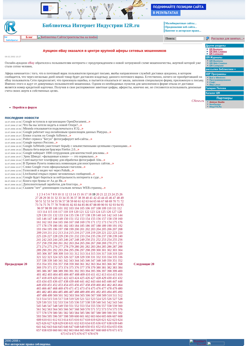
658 (44, 330)
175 (114, 222)
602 (87, 316)
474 (87, 288)
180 (55, 225)
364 (98, 264)
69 (110, 201)
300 (98, 250)
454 (66, 285)
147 (49, 218)
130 (44, 215)
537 (82, 302)
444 (98, 281)
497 (39, 295)
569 (82, 309)
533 (60, 302)
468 (55, 288)
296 (76, 250)
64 (91, 201)
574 (109, 309)
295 (71, 250)
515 (49, 298)
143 (114, 215)
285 (104, 246)
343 (71, 260)
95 (122, 204)
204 (98, 229)
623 (114, 319)
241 (38, 239)
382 (109, 267)
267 (93, 243)
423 (71, 278)
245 (60, 239)
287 (114, 246)
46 (110, 197)
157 (104, 218)
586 (87, 312)
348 (98, 260)
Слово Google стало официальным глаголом (54, 166)
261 (60, 243)
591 (114, 312)
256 (120, 239)
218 (87, 232)
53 (48, 201)
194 (44, 229)
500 (55, 295)
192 (120, 225)
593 (38, 316)
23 (109, 194)
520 (76, 298)
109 (104, 208)
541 (104, 302)
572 (98, 309)
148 (55, 218)
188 (98, 225)
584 (76, 312)
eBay (31, 62)
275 (49, 246)
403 (49, 274)
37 (75, 197)
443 (93, 281)
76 (48, 204)
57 (63, 201)
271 (114, 243)
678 (90, 333)
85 (83, 204)
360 (76, 264)
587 (93, 312)
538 (87, 302)
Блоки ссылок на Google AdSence (47, 135)
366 (109, 264)
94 (118, 204)
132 (55, 215)
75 (44, 204)
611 (49, 319)
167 (71, 222)
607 (114, 316)
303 (114, 250)
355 (49, 264)
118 (65, 211)
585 (82, 312)
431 (114, 278)
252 (98, 239)
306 (44, 253)
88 (94, 204)
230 (66, 236)
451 (49, 285)
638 (109, 323)
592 (120, 312)
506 (87, 295)
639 (114, 323)
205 (104, 229)
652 (98, 326)
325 (60, 257)
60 (75, 201)
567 (71, 309)
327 (71, 257)
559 (114, 305)
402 (44, 274)
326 (66, 257)
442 (87, 281)
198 (66, 229)
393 (82, 271)
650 (87, 326)
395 (93, 271)
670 (109, 330)
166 (66, 222)
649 (82, 326)
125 (103, 211)
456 (76, 285)
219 (93, 232)
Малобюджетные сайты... (181, 23)
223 (114, 232)
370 (44, 267)
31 (52, 197)
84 (79, 204)
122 (87, 211)
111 (114, 208)
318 (109, 253)
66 (98, 201)
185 (82, 225)
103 (71, 208)
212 (55, 232)
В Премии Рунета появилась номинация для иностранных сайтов (68, 163)
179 (49, 225)
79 (60, 204)
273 (38, 246)
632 (76, 323)
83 (75, 204)
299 (93, 250)
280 (76, 246)
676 (79, 333)
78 (56, 204)
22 (105, 194)
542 (109, 302)
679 (95, 333)
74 (40, 204)
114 (44, 211)
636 (98, 323)
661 (60, 330)
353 (38, 264)
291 (49, 250)
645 (60, 326)
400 (120, 271)
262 (66, 243)
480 (120, 288)
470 (66, 288)
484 (55, 292)
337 (38, 260)
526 (109, 298)
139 (93, 215)
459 (93, 285)
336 (120, 257)
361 (82, 264)
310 (66, 253)
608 (120, 316)
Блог (29, 37)
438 (66, 281)
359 (71, 264)
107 (93, 208)
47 (114, 197)
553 (82, 305)
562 (44, 309)
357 (60, 264)
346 (87, 260)
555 (93, 305)
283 (93, 246)
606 (109, 316)
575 (114, 309)
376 (76, 267)
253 (104, 239)
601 (82, 316)
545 (38, 305)
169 (82, 222)
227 (49, 236)
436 (55, 281)
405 (60, 274)
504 (77, 295)
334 (109, 257)
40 (87, 197)
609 (39, 319)
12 (66, 194)
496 (120, 292)
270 (109, 243)
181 (60, 225)
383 (114, 267)
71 (118, 201)
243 (49, 239)
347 (93, 260)
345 (82, 260)
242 (44, 239)
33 (60, 197)
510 (109, 295)
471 (71, 288)
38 (79, 197)
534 (66, 302)
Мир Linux (214, 84)
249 (82, 239)
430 (109, 278)
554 (87, 305)
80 (63, 204)
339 (49, 260)
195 (49, 229)
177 (38, 225)
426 (87, 278)
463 (114, 285)
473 (82, 288)
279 (71, 246)
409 (82, 274)
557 (104, 305)
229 (60, 236)
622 (109, 319)
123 (92, 211)
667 (93, 330)
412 (98, 274)
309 (60, 253)
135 (71, 215)
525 (104, 298)
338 (44, 260)
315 (93, 253)
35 (67, 197)
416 (120, 274)
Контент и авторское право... (183, 30)
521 (82, 298)
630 (66, 323)
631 (71, 323)
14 (74, 194)
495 (114, 292)
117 (60, 211)
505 (82, 295)
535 (71, 302)
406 (66, 274)
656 (120, 326)
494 (109, 292)
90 (102, 204)
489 (82, 292)
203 (93, 229)
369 (38, 267)
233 (82, 236)
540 (98, 302)
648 (76, 326)
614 (66, 319)
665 (82, 330)
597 (60, 316)
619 (93, 319)
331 (93, 257)
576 (120, 309)
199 (71, 229)
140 (98, 215)
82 (71, 204)
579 (49, 312)
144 (120, 215)
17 (86, 194)
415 (114, 274)
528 (120, 298)
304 (120, 250)
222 (109, 232)
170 (87, 222)
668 (98, 330)
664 (76, 330)
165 (60, 222)
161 (38, 222)
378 (87, 267)
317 (104, 253)
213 (60, 232)
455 (71, 285)
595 (49, 316)
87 (91, 204)
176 (120, 222)
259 (49, 243)
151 (71, 218)
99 (50, 208)
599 (71, 316)
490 (87, 292)
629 (60, 323)
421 (60, 278)
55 (56, 201)
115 (50, 211)
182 (66, 225)
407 (71, 274)
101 (60, 208)
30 (48, 197)
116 (55, 211)
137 (82, 215)
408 (77, 274)
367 (114, 264)
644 (55, 326)
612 (55, 319)
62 (83, 201)
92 (110, 204)
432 (120, 278)
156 (98, 218)
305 (39, 253)
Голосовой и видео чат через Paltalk (48, 170)
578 (44, 312)
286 (109, 246)
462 (109, 285)
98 (46, 208)
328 (76, 257)
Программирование (220, 80)
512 (120, 295)
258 (44, 243)
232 (76, 236)
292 (55, 250)
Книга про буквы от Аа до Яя (44, 180)
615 (71, 319)
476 (98, 288)
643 (49, 326)
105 (82, 208)
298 (87, 250)
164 (55, 222)
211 (49, 232)
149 (60, 218)
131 (49, 215)
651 (93, 326)
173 (104, 222)
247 (71, 239)
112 (119, 208)
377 (82, 267)
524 (98, 298)
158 (109, 218)
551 (71, 305)
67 (102, 201)
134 (66, 215)
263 (71, 243)
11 (62, 194)
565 (60, 309)
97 (42, 208)
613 (60, 319)
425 (82, 278)
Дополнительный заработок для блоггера (52, 184)
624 (120, 319)
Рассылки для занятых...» (228, 38)
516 (55, 298)
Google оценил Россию (40, 142)
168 (76, 222)
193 (38, 229)
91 (106, 204)
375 (71, 267)
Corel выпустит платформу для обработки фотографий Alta (64, 159)
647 (71, 326)
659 (49, 330)
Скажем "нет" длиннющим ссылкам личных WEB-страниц (64, 187)
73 (36, 204)
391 (71, 271)
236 (98, 236)
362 (87, 264)
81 (67, 204)
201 (82, 229)
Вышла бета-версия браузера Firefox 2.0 (51, 149)
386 (44, 271)
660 (55, 330)
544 (120, 302)
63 (87, 201)
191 (114, 225)
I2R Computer (216, 65)
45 (106, 197)
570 (87, 309)
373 (60, 267)
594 (44, 316)
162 (44, 222)
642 (44, 326)
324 (55, 257)
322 (44, 257)
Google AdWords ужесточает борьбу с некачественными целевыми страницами (77, 146)
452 (55, 285)
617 (82, 319)
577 (38, 312)
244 (55, 239)
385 (38, 271)
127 (114, 211)
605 (104, 316)
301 (104, 250)
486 (66, 292)
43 (98, 197)
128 (119, 211)
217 (82, 232)
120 (76, 211)
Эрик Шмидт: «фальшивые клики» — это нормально (60, 156)
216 (76, 232)
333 (104, 257)
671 (114, 330)
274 (44, 246)
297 (82, 250)
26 (120, 194)
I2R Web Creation (218, 63)
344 (76, 260)
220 (98, 232)
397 (104, 271)
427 (93, 278)
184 (76, 225)
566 (66, 309)
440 (76, 281)
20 (97, 194)
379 (93, 267)
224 (120, 232)
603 (93, 316)
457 (82, 285)
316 (98, 253)
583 (71, 312)
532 (55, 302)
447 (114, 281)
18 (89, 194)
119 (71, 211)
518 (66, 298)
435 (49, 281)
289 (38, 250)
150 (66, 218)
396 (98, 271)
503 (71, 295)
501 (60, 295)
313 (82, 253)
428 (98, 278)
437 (60, 281)
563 (49, 309)
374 (66, 267)
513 (38, 298)
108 (98, 208)
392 (76, 271)
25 (117, 194)
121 (81, 211)
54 (52, 201)
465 (38, 288)
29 (44, 197)
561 (38, 309)
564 (55, 309)
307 (49, 253)
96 (38, 208)
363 (93, 264)
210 (44, 232)
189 (104, 225)
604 (98, 316)
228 (55, 236)
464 (120, 285)
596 (55, 316)
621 (104, 319)
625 (38, 323)
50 (36, 201)
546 (44, 305)
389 (60, 271)
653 (104, 326)
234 (87, 236)
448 (120, 281)
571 (93, 309)
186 (87, 225)
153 (82, 218)
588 (98, 312)
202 (87, 229)
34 (63, 197)
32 (56, 197)
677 (85, 333)
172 (98, 222)
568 (76, 309)
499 (49, 295)
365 (104, 264)
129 (38, 215)
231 (71, 236)
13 (70, 194)
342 (66, 260)
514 (44, 298)
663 (71, 330)
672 (120, 330)
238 (109, 236)
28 (40, 197)
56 (60, 201)
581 (60, 312)
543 (114, 302)
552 (76, 305)
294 (66, 250)
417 (38, 278)
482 (44, 292)
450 (44, 285)
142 (109, 215)
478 (109, 288)
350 (109, 260)
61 (79, 201)
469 (60, 288)
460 (98, 285)
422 (66, 278)
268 (98, 243)
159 (114, 218)
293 (60, 250)
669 (104, 330)
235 (93, 236)
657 (38, 330)
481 (38, 292)
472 (76, 288)
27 (36, 197)
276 (55, 246)
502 (66, 295)
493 (104, 292)
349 (104, 260)
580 (55, 312)
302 (109, 250)
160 (120, 218)
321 (38, 257)
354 (44, 264)
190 (109, 225)
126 (108, 211)
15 (78, 194)
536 (76, 302)
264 (76, 243)
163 (49, 222)
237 (104, 236)
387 (49, 271)
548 (55, 305)
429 (104, 278)
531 (49, 302)
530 (44, 302)
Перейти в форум (25, 107)
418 (44, 278)
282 (87, 246)
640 (120, 323)
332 (98, 257)
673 (63, 333)
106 (87, 208)
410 (87, 274)
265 (82, 243)
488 (76, 292)
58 (67, 201)
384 (120, 267)
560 (120, 305)
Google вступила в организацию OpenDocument (56, 121)
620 (98, 319)
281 (82, 246)
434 (44, 281)
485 (60, 292)
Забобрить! (12, 40)
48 (118, 197)
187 (93, 225)
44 (102, 197)
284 (98, 246)
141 (104, 215)
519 (71, 298)
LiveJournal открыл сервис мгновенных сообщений (59, 173)
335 (114, 257)
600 (76, 316)
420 (55, 278)
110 (109, 208)
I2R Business (216, 61)
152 (76, 218)
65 (94, 201)
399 (114, 271)
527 (114, 298)
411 (93, 274)
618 (87, 319)
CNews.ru (198, 100)
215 (71, 232)
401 (39, 274)
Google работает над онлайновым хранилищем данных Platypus (67, 132)
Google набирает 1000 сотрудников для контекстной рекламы (65, 153)
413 (104, 274)
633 (82, 323)
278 (66, 246)
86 (87, 204)
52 (44, 201)
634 (87, 323)
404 (55, 274)
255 (114, 239)
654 (109, 326)
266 (87, 243)
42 (94, 197)
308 (55, 253)
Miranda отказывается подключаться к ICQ (53, 128)
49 (122, 197)
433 (38, 281)
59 (71, 201)
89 (98, 204)
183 (71, 225)
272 (120, 243)
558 (109, 305)
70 (114, 201)
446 (109, 281)
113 (39, 211)
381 (104, 267)
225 (38, 236)
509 (104, 295)
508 (98, 295)
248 (76, 239)
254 (109, 239)
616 (76, 319)
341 (60, 260)
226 (44, 236)
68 (106, 201)
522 (87, 298)
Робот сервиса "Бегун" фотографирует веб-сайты (57, 139)
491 (93, 292)
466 (44, 288)
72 (122, 201)
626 (44, 323)
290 (44, 250)
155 (93, 218)
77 (52, 204)
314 (87, 253)
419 (49, 278)
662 (66, 330)
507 (93, 295)
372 (55, 267)
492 (98, 292)
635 (93, 323)
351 (114, 260)
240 (120, 236)
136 (76, 215)
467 (49, 288)
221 (104, 232)
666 (87, 330)
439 (71, 281)
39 (83, 197)
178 (44, 225)
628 (55, 323)
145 (38, 218)
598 (66, 316)
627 (49, 323)
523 (93, 298)
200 (76, 229)
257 (38, 243)
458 (87, 285)
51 (40, 201)
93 (114, 204)
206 (109, 229)
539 (93, 302)
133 (60, 215)
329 (82, 257)
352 (120, 260)
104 (76, 208)
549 (60, 305)
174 (109, 222)
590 (109, 312)
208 (120, 229)
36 (71, 197)
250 (87, 239)
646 (66, 326)
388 (55, 271)
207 (114, 229)
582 (66, 312)
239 (114, 236)
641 (38, 326)
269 (104, 243)
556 (98, 305)
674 (68, 333)
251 (93, 239)
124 (98, 211)
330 (87, 257)
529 (38, 302)
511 (115, 295)
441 (82, 281)
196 (55, 229)
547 (49, 305)
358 (66, 264)
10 (59, 194)
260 (55, 243)
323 (49, 257)
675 (74, 333)
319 (114, 253)
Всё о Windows (217, 77)
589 (104, 312)
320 (120, 253)
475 (93, 288)
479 (114, 288)
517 (60, 298)
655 (114, 326)
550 (66, 305)
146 (44, 218)
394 (87, 271)
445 (104, 281)
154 (87, 218)
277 (60, 246)
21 (101, 194)
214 (66, 232)
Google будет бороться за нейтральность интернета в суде (63, 177)
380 (98, 267)
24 (113, 194)
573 (104, 309)
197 (60, 229)
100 (55, 208)
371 (49, 267)
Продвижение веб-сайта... (181, 26)
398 (109, 271)
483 (49, 292)
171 (93, 222)
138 (87, 215)
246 (66, 239)
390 (66, 271)
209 (39, 232)
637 (104, 323)
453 (60, 285)
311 (71, 253)
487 (71, 292)
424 (76, 278)
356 (55, 264)
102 (66, 208)
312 (76, 253)
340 (55, 260)
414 (109, 274)
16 (82, 194)
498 (44, 295)
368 (120, 264)
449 (38, 285)
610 (44, 319)
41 (91, 197)
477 (104, 288)
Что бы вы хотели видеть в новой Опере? (52, 125)
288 (120, 246)
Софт (212, 82)
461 (104, 285)
